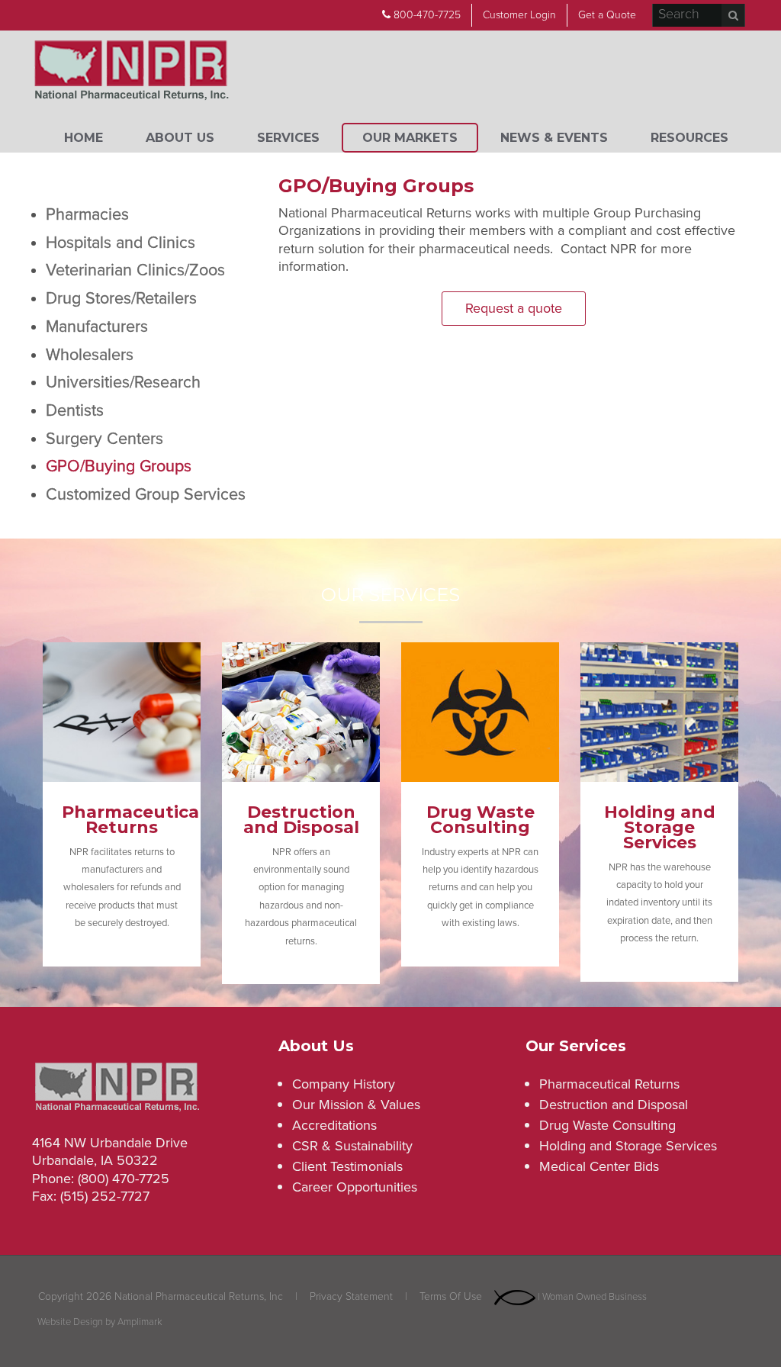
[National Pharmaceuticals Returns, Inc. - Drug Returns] (131, 72)
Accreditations (334, 1125)
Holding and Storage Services (628, 1146)
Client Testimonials (347, 1166)
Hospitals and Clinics (120, 242)
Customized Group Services (146, 494)
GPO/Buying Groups (118, 466)
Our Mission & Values (356, 1105)
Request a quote (513, 308)
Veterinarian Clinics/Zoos (135, 270)
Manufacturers (97, 326)
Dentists (75, 410)
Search (733, 15)
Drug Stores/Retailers (121, 298)
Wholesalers (89, 355)
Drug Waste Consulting (607, 1125)
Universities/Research (123, 382)
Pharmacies (87, 214)
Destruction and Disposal (613, 1105)
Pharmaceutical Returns (609, 1084)
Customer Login (519, 15)
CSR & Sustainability (352, 1146)
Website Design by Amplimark (99, 1322)
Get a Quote (607, 15)
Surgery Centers (104, 438)
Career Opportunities (354, 1187)
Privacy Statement (351, 1296)
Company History (343, 1084)
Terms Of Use (450, 1296)
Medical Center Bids (599, 1166)
